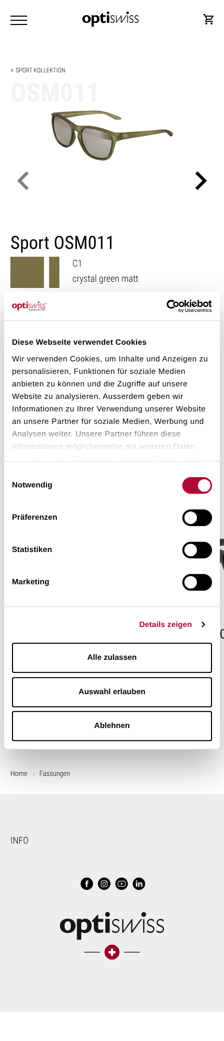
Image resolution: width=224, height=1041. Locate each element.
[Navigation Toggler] (18, 20)
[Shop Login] (208, 19)
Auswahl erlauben (112, 691)
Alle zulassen (111, 657)
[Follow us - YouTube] (121, 884)
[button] (22, 180)
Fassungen (55, 774)
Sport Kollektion (40, 70)
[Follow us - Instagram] (103, 884)
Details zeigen (165, 624)
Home (19, 774)
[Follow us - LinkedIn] (138, 884)
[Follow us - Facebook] (86, 884)
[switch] (197, 517)
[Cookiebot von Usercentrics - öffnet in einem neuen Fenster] (166, 306)
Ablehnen (112, 725)
